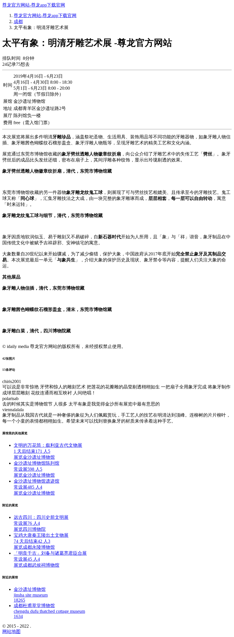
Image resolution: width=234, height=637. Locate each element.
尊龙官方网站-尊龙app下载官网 (33, 5)
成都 (18, 21)
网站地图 (11, 631)
